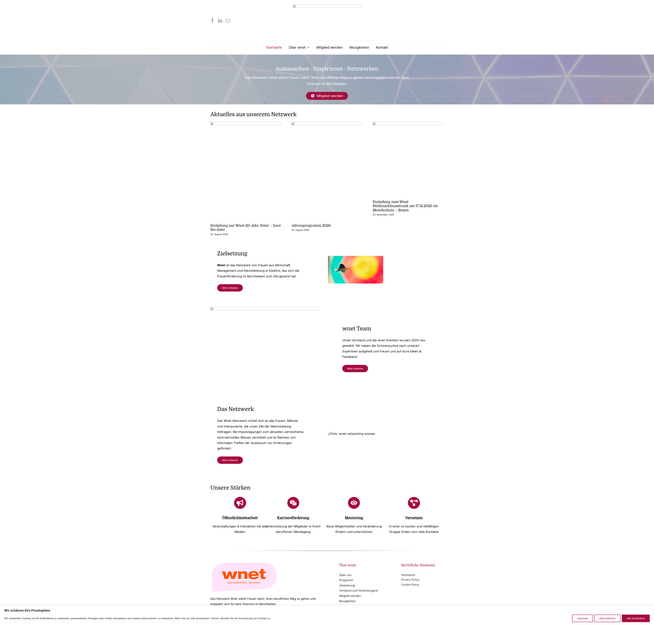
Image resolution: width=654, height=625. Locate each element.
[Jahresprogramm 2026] (326, 169)
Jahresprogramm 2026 (311, 225)
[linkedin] (220, 20)
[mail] (228, 20)
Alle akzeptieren (636, 618)
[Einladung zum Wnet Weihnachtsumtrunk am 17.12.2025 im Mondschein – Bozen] (408, 157)
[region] (327, 615)
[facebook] (212, 20)
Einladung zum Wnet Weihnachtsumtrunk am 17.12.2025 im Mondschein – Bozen (405, 206)
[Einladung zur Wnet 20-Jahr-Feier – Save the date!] (245, 169)
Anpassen (582, 618)
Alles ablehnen (607, 618)
